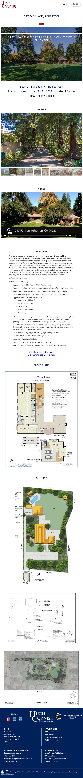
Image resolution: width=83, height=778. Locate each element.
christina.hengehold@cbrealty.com (18, 758)
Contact (7, 744)
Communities (9, 734)
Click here (33, 352)
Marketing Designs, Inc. (52, 772)
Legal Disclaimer (64, 772)
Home (6, 729)
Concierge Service (11, 739)
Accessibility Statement (7, 774)
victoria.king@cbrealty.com (55, 758)
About (7, 742)
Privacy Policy (73, 772)
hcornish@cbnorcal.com (54, 737)
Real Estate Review (12, 737)
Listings (7, 732)
